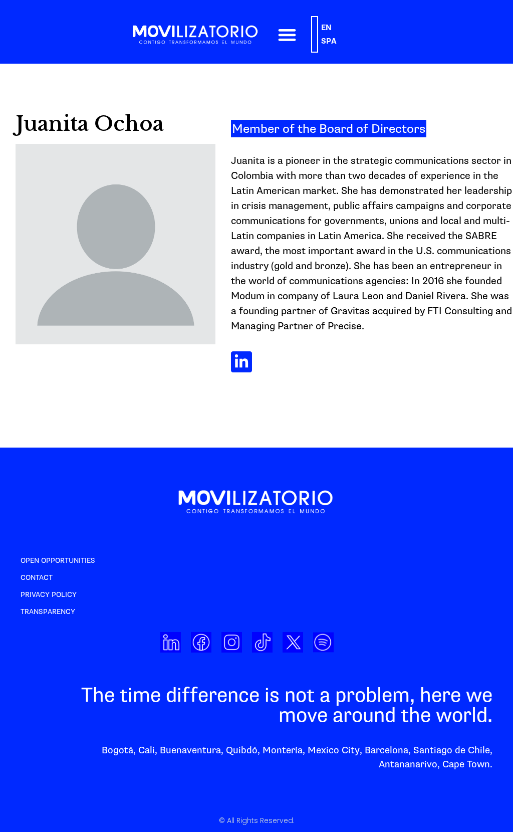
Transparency (48, 611)
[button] (287, 34)
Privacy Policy (49, 594)
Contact (37, 577)
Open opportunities (58, 560)
